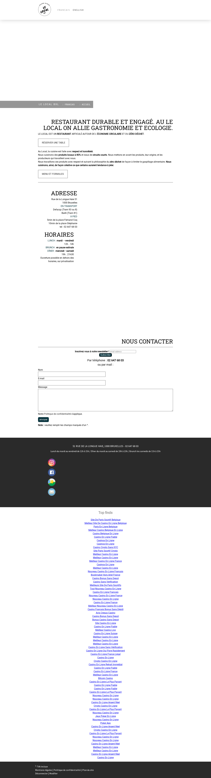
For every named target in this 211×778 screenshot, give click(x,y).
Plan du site (88, 770)
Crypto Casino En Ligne (105, 661)
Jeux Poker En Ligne (105, 716)
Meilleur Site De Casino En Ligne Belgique (106, 523)
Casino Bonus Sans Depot (105, 578)
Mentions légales (43, 770)
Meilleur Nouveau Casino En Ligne (105, 606)
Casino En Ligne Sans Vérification (105, 647)
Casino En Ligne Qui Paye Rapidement (105, 650)
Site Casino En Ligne (105, 623)
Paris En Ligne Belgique (105, 526)
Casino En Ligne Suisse (105, 633)
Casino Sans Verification (105, 581)
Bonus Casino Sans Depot (105, 619)
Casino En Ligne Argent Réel (105, 702)
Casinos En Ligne (105, 540)
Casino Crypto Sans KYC (105, 547)
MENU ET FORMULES (53, 174)
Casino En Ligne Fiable (105, 537)
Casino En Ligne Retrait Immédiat (105, 664)
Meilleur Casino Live (105, 630)
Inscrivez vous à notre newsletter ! (92, 351)
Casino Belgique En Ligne (105, 533)
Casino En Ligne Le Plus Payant (105, 681)
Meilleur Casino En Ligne (105, 554)
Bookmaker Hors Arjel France (105, 575)
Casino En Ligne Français (105, 592)
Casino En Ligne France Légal (106, 654)
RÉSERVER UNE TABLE (53, 142)
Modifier (53, 773)
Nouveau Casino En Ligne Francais (105, 571)
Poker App (105, 723)
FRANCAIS (63, 9)
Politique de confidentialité (57, 414)
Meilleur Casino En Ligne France (105, 561)
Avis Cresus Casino (105, 612)
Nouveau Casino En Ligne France (105, 595)
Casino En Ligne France (105, 602)
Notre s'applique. (60, 414)
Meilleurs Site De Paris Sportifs (105, 585)
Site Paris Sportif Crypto (105, 550)
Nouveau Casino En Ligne (106, 599)
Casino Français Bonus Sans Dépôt (105, 609)
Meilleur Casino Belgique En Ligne (105, 530)
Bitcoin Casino (105, 678)
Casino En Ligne (105, 657)
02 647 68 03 (115, 360)
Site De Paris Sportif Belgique (105, 519)
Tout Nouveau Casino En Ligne (105, 588)
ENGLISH (78, 9)
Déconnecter (41, 773)
